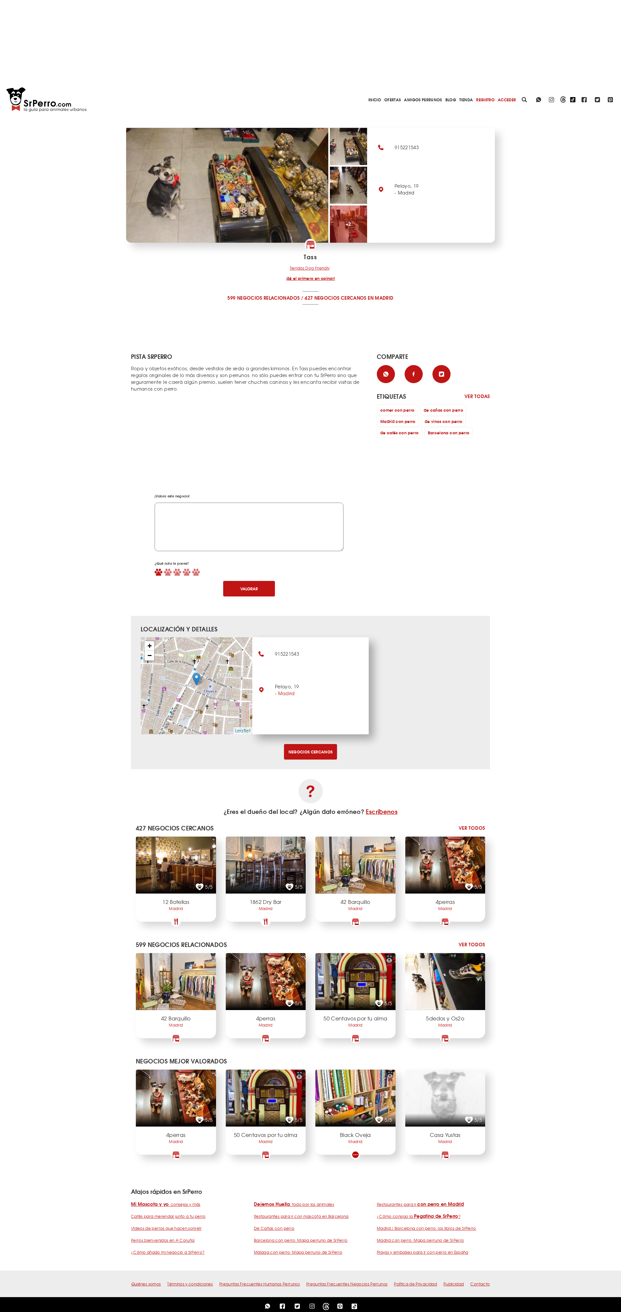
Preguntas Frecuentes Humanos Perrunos (259, 1284)
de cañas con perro (443, 410)
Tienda (466, 99)
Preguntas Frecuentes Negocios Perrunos (346, 1284)
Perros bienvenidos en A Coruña (163, 1240)
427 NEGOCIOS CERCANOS (335, 297)
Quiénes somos (146, 1284)
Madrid (286, 693)
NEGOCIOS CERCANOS (311, 752)
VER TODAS (477, 396)
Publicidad (453, 1284)
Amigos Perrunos (423, 99)
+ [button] (149, 646)
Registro (485, 99)
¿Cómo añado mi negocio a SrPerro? (168, 1252)
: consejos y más (166, 1204)
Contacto (480, 1284)
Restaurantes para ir (420, 1204)
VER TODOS (472, 828)
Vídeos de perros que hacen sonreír (166, 1228)
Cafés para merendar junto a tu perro (168, 1216)
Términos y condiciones (190, 1284)
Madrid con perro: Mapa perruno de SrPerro (420, 1240)
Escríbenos (382, 811)
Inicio (374, 99)
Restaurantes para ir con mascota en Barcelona (301, 1216)
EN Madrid (380, 297)
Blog (450, 99)
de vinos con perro (443, 421)
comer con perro (397, 410)
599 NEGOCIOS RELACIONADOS (263, 297)
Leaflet (243, 730)
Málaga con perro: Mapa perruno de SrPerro (298, 1252)
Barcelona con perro (449, 432)
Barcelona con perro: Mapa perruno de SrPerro (300, 1240)
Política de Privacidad (415, 1284)
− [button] (149, 655)
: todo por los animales (294, 1204)
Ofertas (392, 99)
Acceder (507, 99)
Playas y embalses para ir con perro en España (422, 1252)
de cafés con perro (399, 432)
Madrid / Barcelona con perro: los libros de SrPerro (426, 1228)
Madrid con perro (398, 421)
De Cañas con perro (274, 1228)
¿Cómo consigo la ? (419, 1216)
